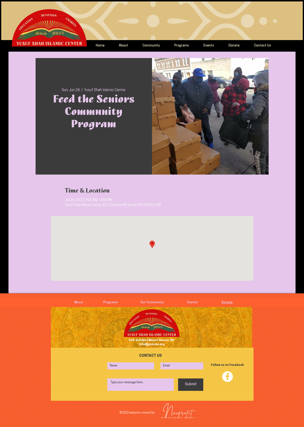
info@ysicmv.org (152, 344)
